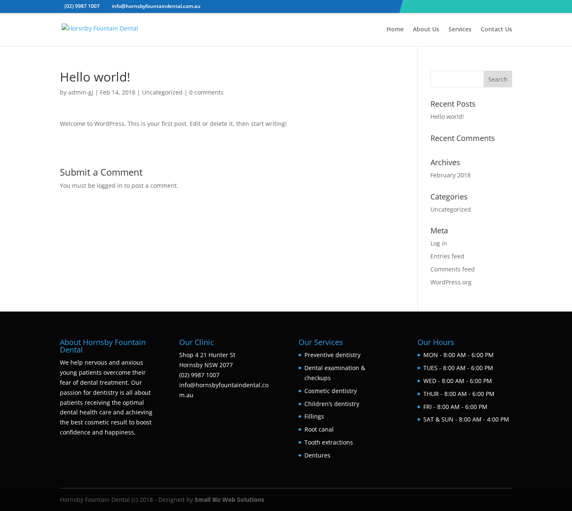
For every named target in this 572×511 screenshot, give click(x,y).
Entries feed (447, 256)
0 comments (206, 92)
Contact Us (496, 29)
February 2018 (450, 175)
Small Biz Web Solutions (229, 499)
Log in (438, 243)
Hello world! (447, 116)
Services (460, 29)
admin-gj (80, 92)
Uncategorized (162, 92)
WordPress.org (451, 282)
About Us (426, 29)
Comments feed (452, 269)
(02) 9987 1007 (82, 6)
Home (395, 29)
